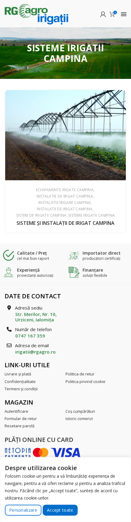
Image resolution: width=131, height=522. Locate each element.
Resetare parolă (19, 426)
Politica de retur (80, 374)
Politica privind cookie (85, 381)
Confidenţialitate (20, 381)
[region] (65, 489)
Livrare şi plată (18, 374)
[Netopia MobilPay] (43, 452)
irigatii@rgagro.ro (35, 352)
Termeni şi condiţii (21, 389)
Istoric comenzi (79, 418)
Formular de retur (21, 418)
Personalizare (23, 510)
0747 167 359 (30, 336)
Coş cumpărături (80, 411)
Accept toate (60, 510)
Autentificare (16, 411)
